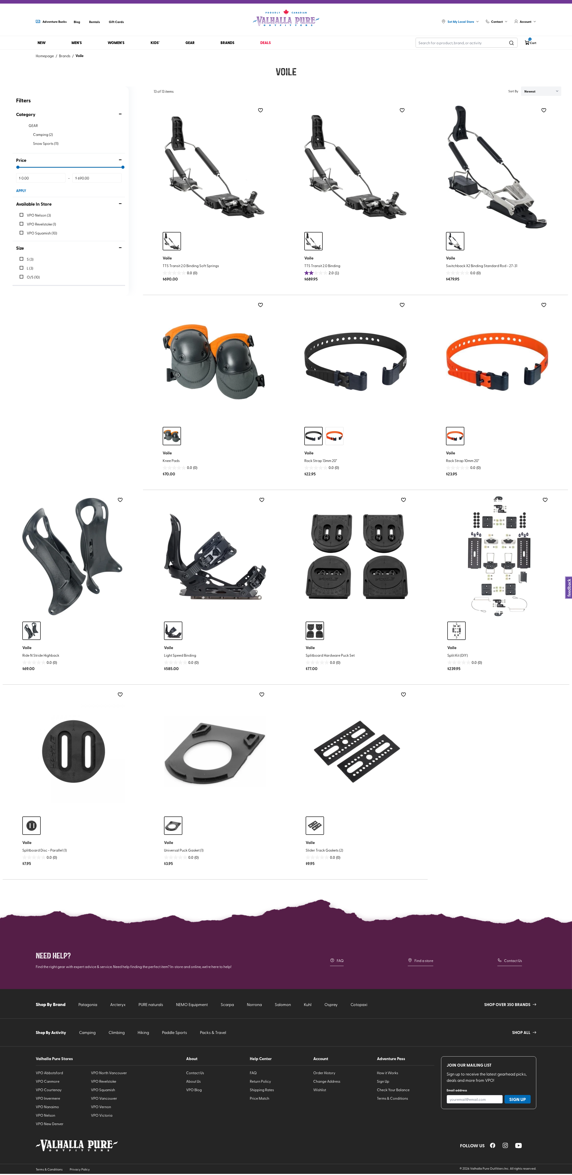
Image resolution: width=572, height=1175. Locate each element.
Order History (324, 1072)
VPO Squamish (103, 1089)
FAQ (340, 960)
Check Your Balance (393, 1089)
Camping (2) (43, 134)
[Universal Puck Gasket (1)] (215, 751)
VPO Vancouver (104, 1098)
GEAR (33, 125)
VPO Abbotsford (49, 1072)
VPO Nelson (45, 1115)
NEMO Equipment (192, 1004)
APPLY (21, 190)
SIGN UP (517, 1099)
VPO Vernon (101, 1106)
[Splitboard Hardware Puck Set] (357, 556)
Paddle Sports (174, 1032)
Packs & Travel (213, 1032)
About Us (193, 1081)
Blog (77, 21)
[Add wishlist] (260, 110)
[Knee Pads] (214, 361)
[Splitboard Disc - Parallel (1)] (73, 751)
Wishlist (319, 1089)
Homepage (45, 55)
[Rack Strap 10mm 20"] (497, 361)
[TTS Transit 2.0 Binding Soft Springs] (214, 167)
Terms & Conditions (392, 1098)
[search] (511, 42)
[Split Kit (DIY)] (498, 556)
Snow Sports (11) (46, 143)
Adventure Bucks (54, 21)
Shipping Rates (262, 1089)
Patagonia (87, 1004)
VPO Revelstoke (103, 1081)
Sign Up (383, 1081)
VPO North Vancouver (109, 1072)
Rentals (94, 21)
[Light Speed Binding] (215, 556)
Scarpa (227, 1004)
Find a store (423, 960)
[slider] (17, 167)
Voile (80, 55)
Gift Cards (116, 21)
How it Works (387, 1072)
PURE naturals (151, 1004)
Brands (64, 55)
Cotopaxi (359, 1004)
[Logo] (286, 18)
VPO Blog (194, 1089)
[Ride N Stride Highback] (73, 556)
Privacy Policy (80, 1169)
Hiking (143, 1032)
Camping (87, 1032)
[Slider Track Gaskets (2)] (357, 751)
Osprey (331, 1004)
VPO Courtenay (49, 1089)
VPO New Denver (49, 1123)
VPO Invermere (48, 1098)
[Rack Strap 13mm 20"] (355, 361)
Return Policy (260, 1081)
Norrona (254, 1004)
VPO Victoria (101, 1115)
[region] (492, 1145)
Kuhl (307, 1004)
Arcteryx (118, 1004)
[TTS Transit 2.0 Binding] (355, 167)
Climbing (117, 1032)
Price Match (259, 1098)
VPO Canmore (47, 1081)
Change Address (326, 1081)
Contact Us (513, 960)
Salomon (283, 1004)
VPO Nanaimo (47, 1106)
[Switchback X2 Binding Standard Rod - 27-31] (497, 167)
